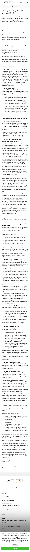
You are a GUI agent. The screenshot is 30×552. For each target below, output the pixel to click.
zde (17, 537)
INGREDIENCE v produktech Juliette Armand (12, 512)
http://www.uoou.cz (6, 386)
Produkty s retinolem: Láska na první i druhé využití (14, 531)
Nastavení (15, 544)
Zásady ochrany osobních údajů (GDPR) (11, 505)
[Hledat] (21, 2)
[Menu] (27, 2)
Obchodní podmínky (6, 503)
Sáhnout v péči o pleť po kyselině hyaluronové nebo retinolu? (14, 521)
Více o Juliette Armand (7, 510)
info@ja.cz (16, 488)
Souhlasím (15, 548)
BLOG (3, 507)
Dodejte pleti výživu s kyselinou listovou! (11, 526)
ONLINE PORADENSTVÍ (7, 514)
